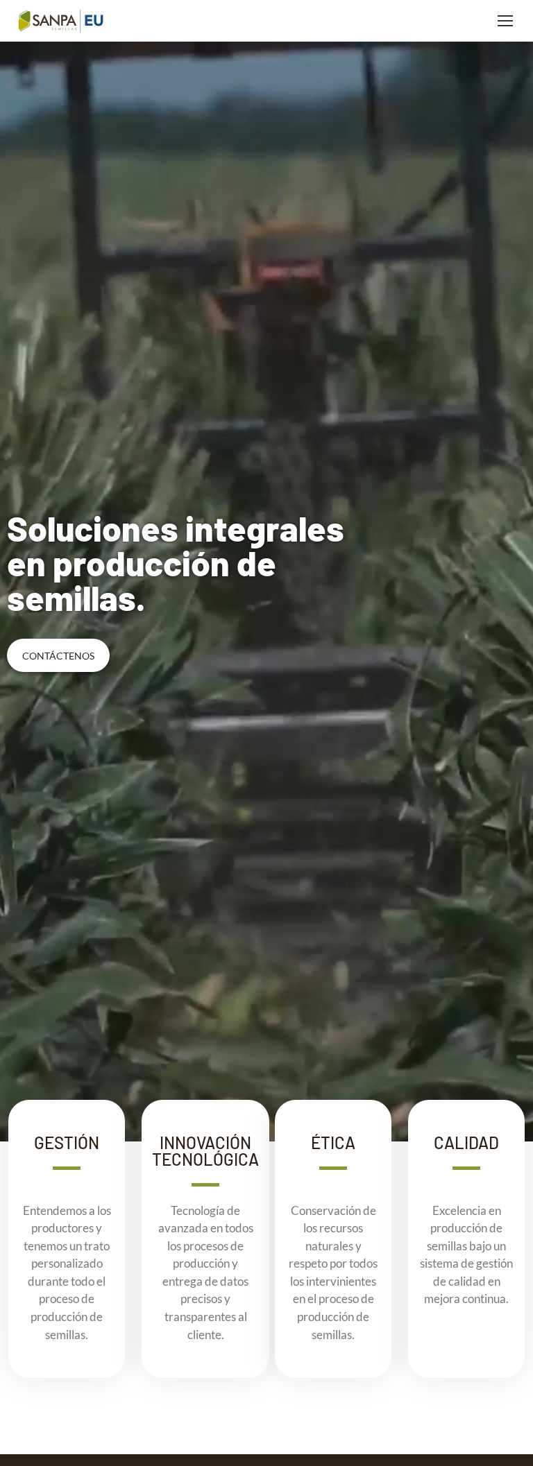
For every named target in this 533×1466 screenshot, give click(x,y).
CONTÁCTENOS (58, 656)
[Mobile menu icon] (505, 21)
